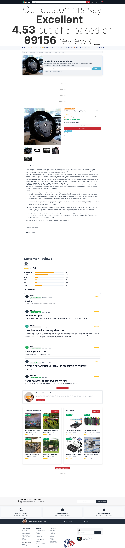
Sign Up (97, 2)
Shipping (38, 532)
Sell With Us (39, 541)
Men (92, 47)
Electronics (87, 47)
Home (76, 47)
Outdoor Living (53, 542)
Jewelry (96, 47)
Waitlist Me (97, 69)
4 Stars (26, 277)
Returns (38, 533)
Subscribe (98, 532)
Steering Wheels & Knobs (58, 52)
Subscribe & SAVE (102, 501)
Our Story (24, 530)
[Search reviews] (26, 263)
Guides (24, 539)
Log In (92, 2)
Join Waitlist (82, 128)
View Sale (55, 411)
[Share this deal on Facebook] (65, 135)
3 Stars (26, 280)
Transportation (40, 52)
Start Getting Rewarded (89, 538)
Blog (23, 538)
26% (67, 285)
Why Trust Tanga (26, 532)
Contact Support (69, 521)
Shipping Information (31, 232)
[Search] (88, 2)
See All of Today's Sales (62, 468)
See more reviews (62, 388)
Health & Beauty (103, 47)
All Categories (26, 47)
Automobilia (48, 52)
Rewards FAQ (39, 536)
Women (81, 47)
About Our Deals (26, 536)
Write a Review (30, 289)
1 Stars (26, 285)
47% (67, 275)
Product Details (30, 166)
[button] (95, 117)
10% (67, 277)
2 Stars (26, 282)
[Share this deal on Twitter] (68, 135)
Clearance (53, 47)
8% (67, 280)
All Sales (25, 52)
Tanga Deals (27, 545)
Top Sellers (45, 47)
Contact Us (40, 400)
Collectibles (32, 52)
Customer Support (40, 530)
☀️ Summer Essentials (36, 47)
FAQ (87, 521)
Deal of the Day (53, 532)
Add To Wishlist (67, 130)
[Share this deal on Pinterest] (71, 135)
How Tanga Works (26, 535)
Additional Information (32, 227)
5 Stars (26, 275)
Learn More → (86, 539)
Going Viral (69, 47)
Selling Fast (61, 47)
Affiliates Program (40, 543)
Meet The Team (26, 533)
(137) (70, 114)
